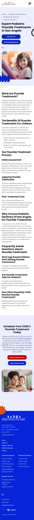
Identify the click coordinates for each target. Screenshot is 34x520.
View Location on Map (17, 363)
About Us (4, 443)
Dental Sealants (6, 466)
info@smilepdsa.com (8, 435)
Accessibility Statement (8, 505)
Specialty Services (7, 476)
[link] (9, 3)
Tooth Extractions (23, 466)
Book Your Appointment (17, 357)
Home (4, 14)
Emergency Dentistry (8, 479)
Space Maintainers (7, 471)
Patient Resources (7, 448)
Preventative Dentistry (11, 17)
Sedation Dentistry (7, 486)
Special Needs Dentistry (6, 483)
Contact (4, 450)
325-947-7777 (11, 36)
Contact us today (24, 338)
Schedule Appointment (11, 42)
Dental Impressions (8, 464)
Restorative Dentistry (24, 455)
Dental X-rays (6, 461)
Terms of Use (5, 502)
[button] (29, 3)
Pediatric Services (7, 445)
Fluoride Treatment (8, 469)
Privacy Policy (5, 499)
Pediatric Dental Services (17, 14)
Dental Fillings (22, 461)
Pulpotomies (22, 464)
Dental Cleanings (7, 458)
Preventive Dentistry (8, 455)
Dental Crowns (22, 458)
